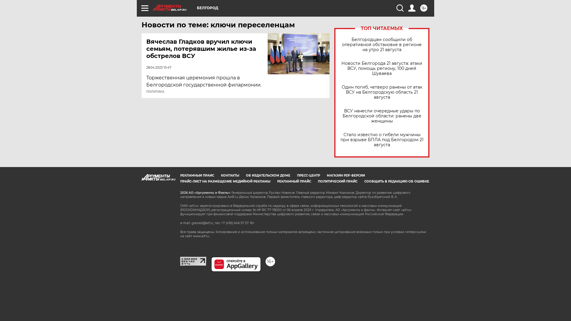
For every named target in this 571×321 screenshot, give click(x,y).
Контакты (230, 175)
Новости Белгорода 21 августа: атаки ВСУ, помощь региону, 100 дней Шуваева (381, 68)
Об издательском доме (268, 175)
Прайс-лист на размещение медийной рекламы (225, 181)
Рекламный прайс (197, 175)
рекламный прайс (294, 181)
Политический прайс (337, 181)
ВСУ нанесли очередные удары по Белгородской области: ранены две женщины (382, 116)
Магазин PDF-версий (346, 175)
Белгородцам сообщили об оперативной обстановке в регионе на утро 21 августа (382, 44)
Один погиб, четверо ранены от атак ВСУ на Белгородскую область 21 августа (382, 92)
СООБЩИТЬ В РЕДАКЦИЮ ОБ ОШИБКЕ (396, 181)
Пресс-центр (308, 175)
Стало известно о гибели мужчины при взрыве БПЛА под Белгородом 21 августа (382, 139)
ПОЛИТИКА (155, 91)
